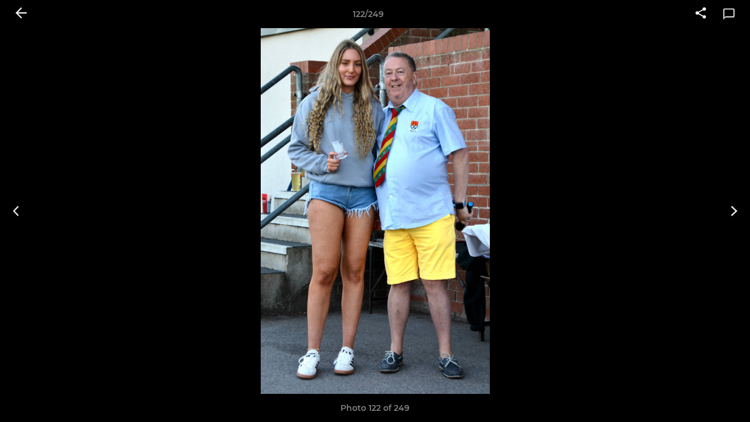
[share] (701, 14)
